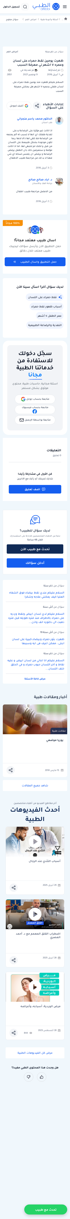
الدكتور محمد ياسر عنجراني (34, 118)
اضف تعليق (32, 489)
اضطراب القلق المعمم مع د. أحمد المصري (38, 935)
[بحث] (25, 6)
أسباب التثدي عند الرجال (44, 861)
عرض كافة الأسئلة (35, 679)
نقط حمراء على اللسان (42, 297)
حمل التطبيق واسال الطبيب (38, 262)
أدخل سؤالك (35, 562)
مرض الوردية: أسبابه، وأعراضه (40, 1006)
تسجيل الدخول (11, 7)
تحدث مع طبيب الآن (35, 549)
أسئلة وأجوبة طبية (49, 19)
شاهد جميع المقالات (35, 785)
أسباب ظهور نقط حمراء (46, 306)
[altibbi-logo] (46, 6)
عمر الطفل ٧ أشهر (50, 316)
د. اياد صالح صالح (40, 179)
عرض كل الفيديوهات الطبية (35, 1053)
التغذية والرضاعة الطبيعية (45, 325)
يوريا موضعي (54, 740)
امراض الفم (30, 19)
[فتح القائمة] (63, 7)
